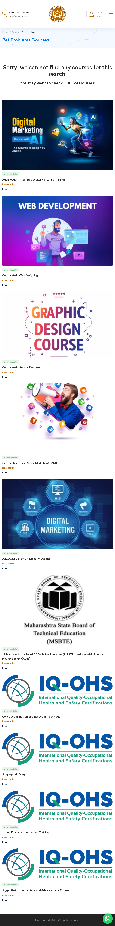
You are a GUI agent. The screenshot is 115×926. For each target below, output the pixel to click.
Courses (16, 32)
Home (5, 32)
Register (100, 16)
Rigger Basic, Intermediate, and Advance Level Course (35, 890)
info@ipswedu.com (18, 16)
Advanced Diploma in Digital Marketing (26, 558)
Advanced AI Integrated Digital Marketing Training (33, 179)
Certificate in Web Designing (20, 275)
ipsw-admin (8, 184)
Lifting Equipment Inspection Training (25, 832)
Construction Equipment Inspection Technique (31, 716)
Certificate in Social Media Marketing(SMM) (29, 463)
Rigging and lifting (13, 774)
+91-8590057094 (19, 12)
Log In (99, 12)
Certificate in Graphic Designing (21, 367)
